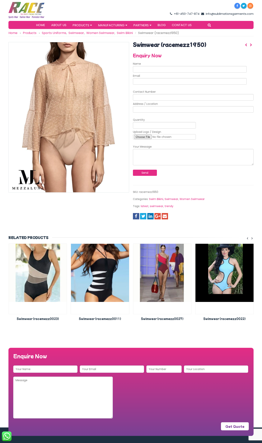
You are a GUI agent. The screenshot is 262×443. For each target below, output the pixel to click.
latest (144, 206)
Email (136, 76)
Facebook (136, 216)
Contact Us (182, 25)
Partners (141, 25)
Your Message (142, 147)
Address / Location (145, 104)
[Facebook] (237, 6)
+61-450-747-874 (186, 14)
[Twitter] (244, 6)
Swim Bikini (156, 199)
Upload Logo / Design (147, 132)
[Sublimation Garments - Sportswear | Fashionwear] (32, 10)
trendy (169, 206)
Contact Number (144, 92)
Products (81, 25)
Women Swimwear (192, 199)
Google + (157, 216)
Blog (161, 25)
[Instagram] (250, 6)
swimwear (156, 206)
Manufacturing (111, 25)
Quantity (139, 120)
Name (137, 64)
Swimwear (171, 199)
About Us (58, 25)
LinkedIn (150, 216)
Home (40, 25)
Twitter (143, 216)
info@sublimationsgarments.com (229, 14)
